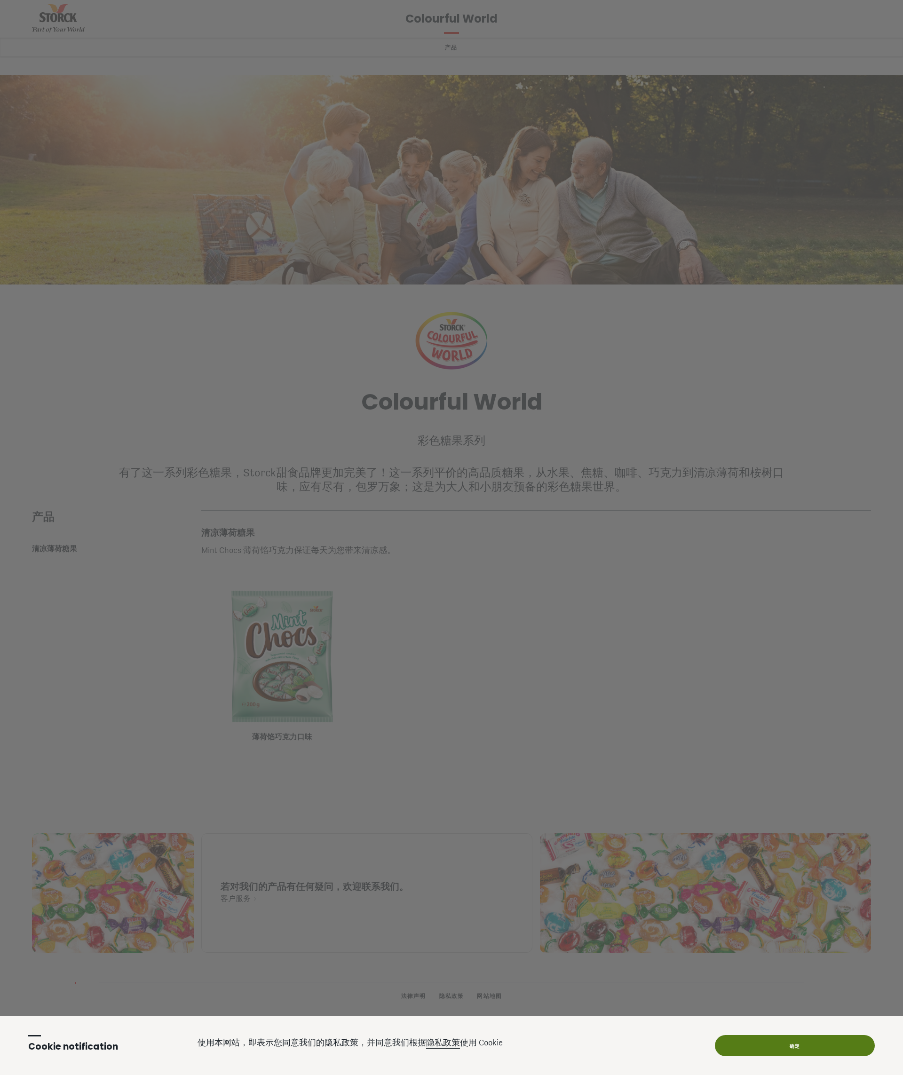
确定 (795, 1046)
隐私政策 (443, 1043)
